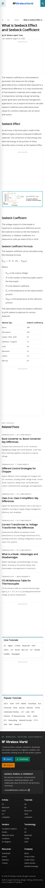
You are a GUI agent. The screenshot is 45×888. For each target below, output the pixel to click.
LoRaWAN (6, 817)
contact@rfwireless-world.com (15, 790)
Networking (12, 720)
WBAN (23, 703)
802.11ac (25, 650)
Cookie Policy (29, 860)
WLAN (17, 650)
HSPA (15, 708)
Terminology (9, 20)
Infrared (7, 716)
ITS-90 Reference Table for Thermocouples (16, 582)
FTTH (36, 720)
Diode (35, 716)
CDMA (26, 838)
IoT (31, 650)
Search (4, 856)
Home (3, 20)
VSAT (29, 716)
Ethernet (30, 708)
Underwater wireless (11, 712)
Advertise (5, 860)
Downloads (6, 853)
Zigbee (10, 646)
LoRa (27, 712)
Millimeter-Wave (8, 835)
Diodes (4, 832)
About (26, 853)
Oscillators (6, 838)
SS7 (5, 720)
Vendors (5, 824)
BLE (39, 703)
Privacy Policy (29, 856)
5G (5, 646)
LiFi (22, 712)
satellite (7, 654)
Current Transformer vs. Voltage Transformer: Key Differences (20, 526)
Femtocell (7, 708)
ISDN (12, 703)
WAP (10, 724)
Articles (5, 800)
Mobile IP (17, 724)
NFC (32, 712)
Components (23, 464)
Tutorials (28, 800)
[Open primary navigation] (3, 3)
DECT (6, 703)
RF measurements (18, 716)
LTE (11, 650)
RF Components (24, 435)
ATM (17, 703)
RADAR (37, 650)
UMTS (6, 650)
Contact (5, 863)
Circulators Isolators (9, 829)
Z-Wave (17, 646)
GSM (33, 646)
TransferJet (32, 703)
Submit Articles (29, 863)
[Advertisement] (22, 57)
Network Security (25, 720)
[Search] (42, 3)
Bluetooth (26, 646)
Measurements (18, 20)
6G (25, 807)
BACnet (22, 708)
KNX (5, 724)
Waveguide (16, 654)
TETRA (37, 708)
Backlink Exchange (31, 866)
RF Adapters (6, 842)
